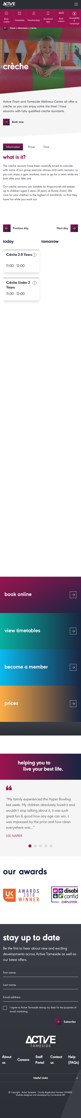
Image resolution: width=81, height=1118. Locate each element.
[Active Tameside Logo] (9, 4)
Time (46, 147)
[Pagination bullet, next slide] (29, 845)
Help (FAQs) (73, 1060)
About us (6, 1060)
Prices (31, 147)
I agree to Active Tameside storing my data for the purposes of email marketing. (43, 1010)
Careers (23, 1060)
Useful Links (40, 1078)
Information (13, 147)
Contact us (56, 1060)
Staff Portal (39, 1060)
